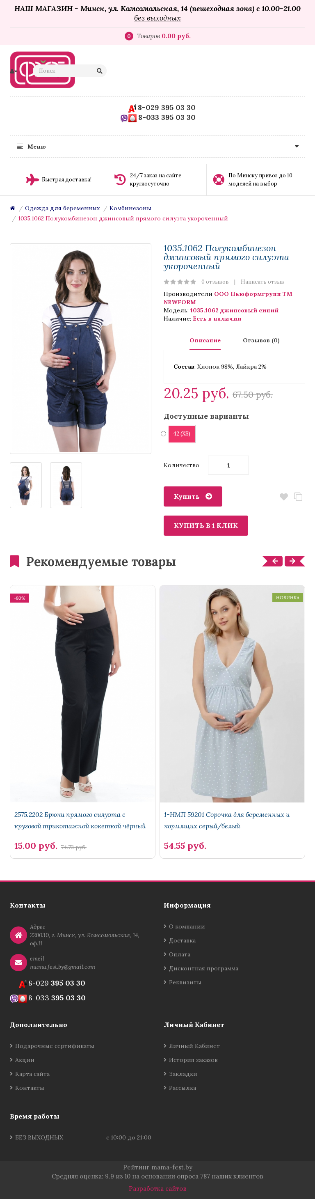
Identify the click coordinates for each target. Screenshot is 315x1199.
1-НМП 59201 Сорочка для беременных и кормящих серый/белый (227, 820)
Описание (205, 340)
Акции (24, 1060)
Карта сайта (32, 1073)
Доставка (182, 940)
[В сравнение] (131, 831)
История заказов (193, 1060)
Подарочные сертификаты (54, 1046)
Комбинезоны (130, 208)
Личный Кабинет (194, 1046)
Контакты (29, 1087)
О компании (187, 926)
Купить (187, 496)
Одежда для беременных (62, 208)
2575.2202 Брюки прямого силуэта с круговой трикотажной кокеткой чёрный (80, 820)
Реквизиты (185, 982)
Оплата (179, 954)
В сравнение (298, 497)
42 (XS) (181, 433)
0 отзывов (215, 281)
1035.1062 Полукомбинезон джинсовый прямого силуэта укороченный (123, 218)
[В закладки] (145, 831)
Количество (181, 465)
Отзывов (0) (261, 340)
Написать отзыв (262, 281)
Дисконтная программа (203, 968)
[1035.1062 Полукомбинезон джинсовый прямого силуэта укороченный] (80, 348)
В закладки (283, 497)
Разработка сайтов (158, 1188)
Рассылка (182, 1087)
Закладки (183, 1073)
